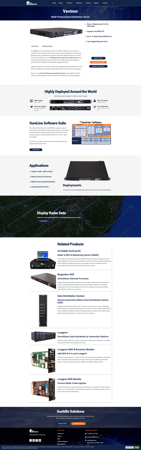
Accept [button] (136, 447)
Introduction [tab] (34, 46)
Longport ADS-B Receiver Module (76, 349)
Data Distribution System (71, 295)
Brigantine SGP (66, 274)
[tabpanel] (56, 64)
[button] (112, 3)
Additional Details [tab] (47, 46)
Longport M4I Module (69, 379)
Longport (63, 332)
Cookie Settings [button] (129, 447)
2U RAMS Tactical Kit (69, 251)
